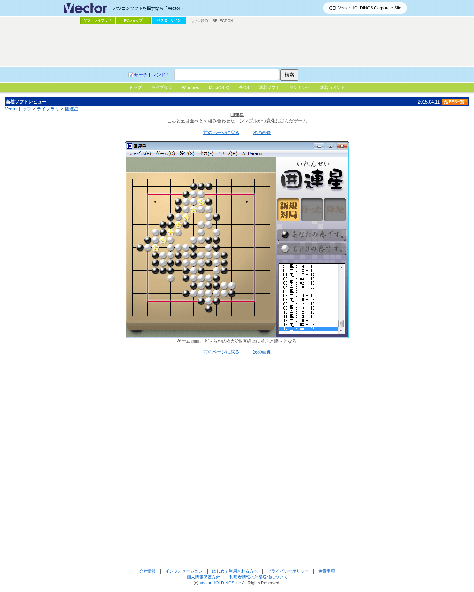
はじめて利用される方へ (235, 571)
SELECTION (223, 21)
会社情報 (147, 571)
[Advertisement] (237, 45)
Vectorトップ (18, 109)
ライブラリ (48, 109)
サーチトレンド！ (152, 74)
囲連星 (71, 109)
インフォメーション (184, 571)
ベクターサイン (169, 20)
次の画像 (262, 132)
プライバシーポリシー (288, 571)
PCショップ (133, 20)
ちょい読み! (200, 21)
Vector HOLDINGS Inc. (221, 583)
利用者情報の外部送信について (258, 577)
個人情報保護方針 (203, 577)
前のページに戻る (221, 132)
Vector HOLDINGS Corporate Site (369, 8)
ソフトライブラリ (97, 20)
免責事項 (326, 571)
